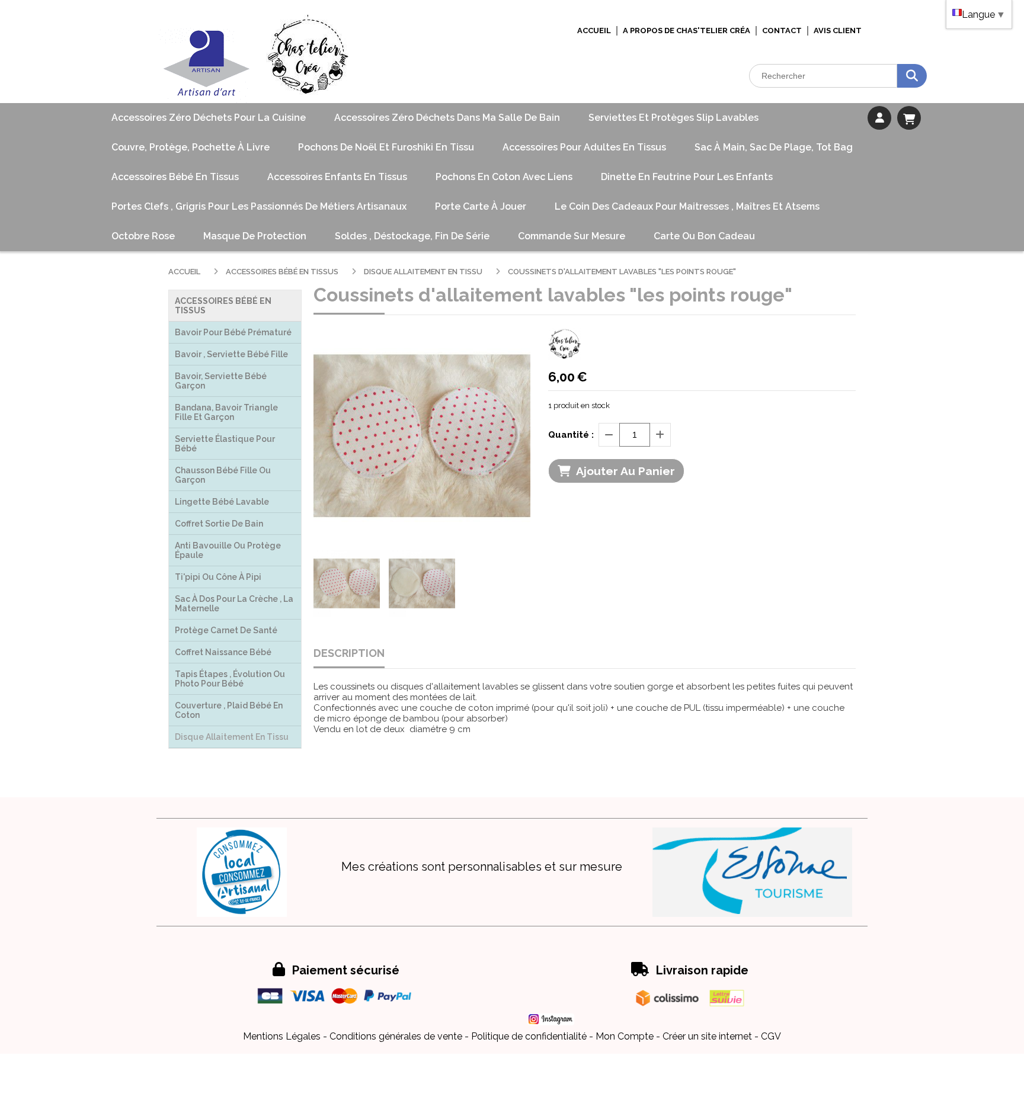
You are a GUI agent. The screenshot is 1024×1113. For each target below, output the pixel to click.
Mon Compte (625, 1036)
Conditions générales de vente (395, 1036)
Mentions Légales (282, 1036)
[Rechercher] (912, 76)
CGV (771, 1036)
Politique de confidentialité (529, 1036)
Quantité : (571, 434)
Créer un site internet (707, 1036)
